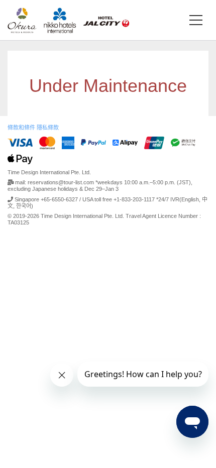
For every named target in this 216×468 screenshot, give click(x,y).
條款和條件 (21, 128)
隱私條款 (48, 128)
